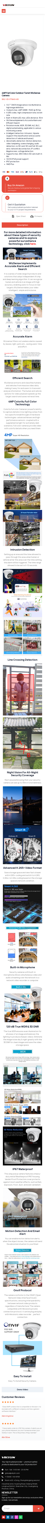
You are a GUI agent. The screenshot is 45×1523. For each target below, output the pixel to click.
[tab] (22, 225)
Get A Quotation (16, 204)
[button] (4, 11)
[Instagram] (16, 1517)
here (33, 244)
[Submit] (38, 1508)
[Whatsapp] (20, 1517)
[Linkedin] (8, 1517)
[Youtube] (3, 1517)
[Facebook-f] (12, 1517)
